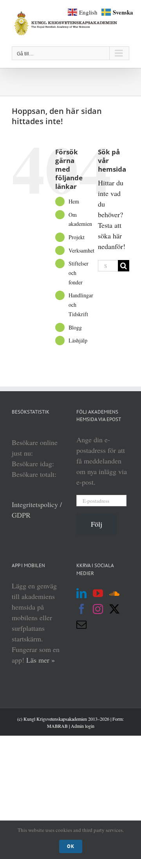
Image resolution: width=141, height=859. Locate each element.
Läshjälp (78, 340)
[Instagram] (98, 609)
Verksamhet (81, 250)
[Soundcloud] (114, 593)
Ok (70, 846)
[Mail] (81, 624)
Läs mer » (40, 660)
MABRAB (57, 726)
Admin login (82, 726)
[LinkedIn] (81, 593)
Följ (97, 524)
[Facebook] (81, 609)
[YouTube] (98, 593)
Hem (74, 201)
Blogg (75, 327)
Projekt (77, 237)
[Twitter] (114, 609)
